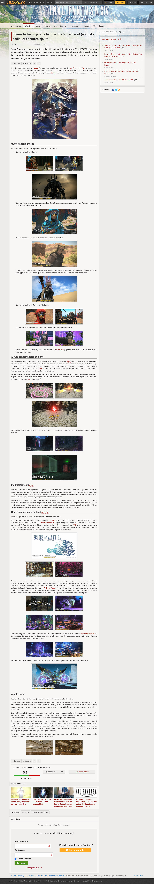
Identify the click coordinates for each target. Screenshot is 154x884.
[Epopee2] (69, 163)
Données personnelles (65, 881)
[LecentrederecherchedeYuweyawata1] (69, 443)
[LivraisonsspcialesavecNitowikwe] (54, 254)
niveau (44, 512)
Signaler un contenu (80, 881)
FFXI (74, 525)
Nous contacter (97, 881)
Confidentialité (52, 881)
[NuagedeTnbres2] (39, 622)
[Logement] (39, 747)
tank (29, 379)
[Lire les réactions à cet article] (38, 63)
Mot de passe (20, 850)
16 (112, 73)
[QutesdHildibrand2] (69, 338)
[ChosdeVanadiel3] (54, 546)
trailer (53, 73)
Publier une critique (82, 772)
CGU (45, 881)
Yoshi (36, 68)
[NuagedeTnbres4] (69, 622)
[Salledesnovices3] (54, 414)
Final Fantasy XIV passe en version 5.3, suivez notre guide (42, 801)
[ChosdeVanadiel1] (69, 569)
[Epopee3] (54, 186)
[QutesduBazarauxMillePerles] (39, 316)
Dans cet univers (90, 2)
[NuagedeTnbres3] (39, 603)
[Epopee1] (39, 163)
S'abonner (120, 2)
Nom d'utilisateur (21, 841)
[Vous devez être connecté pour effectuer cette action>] (62, 772)
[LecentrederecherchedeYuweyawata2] (39, 443)
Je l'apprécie (51, 772)
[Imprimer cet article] (34, 63)
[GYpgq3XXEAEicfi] (54, 109)
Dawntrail (60, 350)
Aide (89, 881)
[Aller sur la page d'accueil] (11, 876)
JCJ (31, 484)
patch (71, 68)
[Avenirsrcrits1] (39, 649)
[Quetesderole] (54, 289)
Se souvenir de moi (23, 858)
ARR (40, 368)
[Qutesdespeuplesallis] (54, 221)
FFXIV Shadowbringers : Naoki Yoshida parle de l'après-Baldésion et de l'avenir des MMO (63, 802)
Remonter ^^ (139, 876)
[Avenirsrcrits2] (69, 649)
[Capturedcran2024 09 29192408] (54, 676)
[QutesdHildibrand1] (39, 338)
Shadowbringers (87, 633)
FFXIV (81, 68)
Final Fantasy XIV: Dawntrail (24, 876)
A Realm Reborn (50, 588)
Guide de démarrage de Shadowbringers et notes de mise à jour (21, 801)
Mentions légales (36, 881)
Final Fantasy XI (47, 522)
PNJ (68, 361)
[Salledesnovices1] (39, 390)
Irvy (15, 44)
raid (53, 520)
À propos (27, 881)
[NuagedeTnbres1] (69, 603)
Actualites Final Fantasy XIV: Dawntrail (50, 876)
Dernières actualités (111, 39)
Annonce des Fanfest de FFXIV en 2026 (118, 80)
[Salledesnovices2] (69, 390)
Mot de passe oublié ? (34, 868)
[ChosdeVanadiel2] (39, 569)
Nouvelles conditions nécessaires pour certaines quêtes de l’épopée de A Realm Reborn (86, 802)
